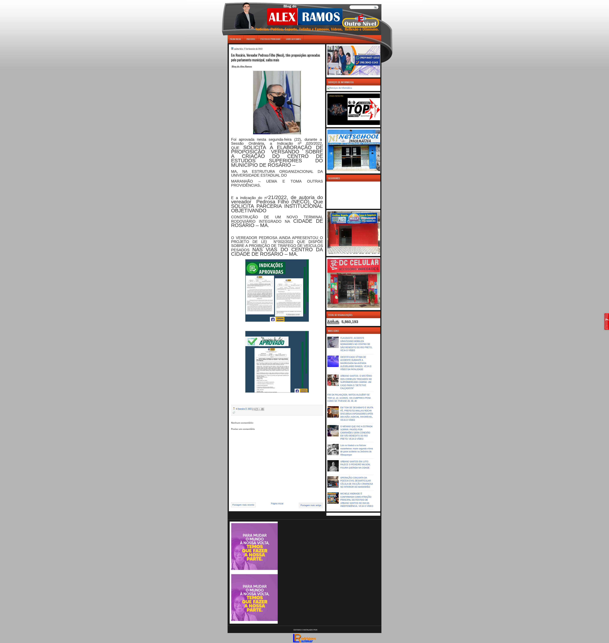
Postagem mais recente (243, 505)
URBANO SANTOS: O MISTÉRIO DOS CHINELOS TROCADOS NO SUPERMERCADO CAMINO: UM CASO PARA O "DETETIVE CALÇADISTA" (356, 382)
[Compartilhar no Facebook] (262, 409)
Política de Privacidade (270, 39)
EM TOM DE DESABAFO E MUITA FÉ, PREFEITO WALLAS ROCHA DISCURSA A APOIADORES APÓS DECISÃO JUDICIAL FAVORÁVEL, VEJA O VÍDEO (356, 413)
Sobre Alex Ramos (293, 39)
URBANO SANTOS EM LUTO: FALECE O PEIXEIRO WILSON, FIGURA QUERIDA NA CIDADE (355, 464)
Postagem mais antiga (311, 505)
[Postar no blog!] (256, 409)
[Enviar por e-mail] (253, 409)
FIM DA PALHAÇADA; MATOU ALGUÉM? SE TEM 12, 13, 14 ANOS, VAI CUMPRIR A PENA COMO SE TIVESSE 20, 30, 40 (349, 398)
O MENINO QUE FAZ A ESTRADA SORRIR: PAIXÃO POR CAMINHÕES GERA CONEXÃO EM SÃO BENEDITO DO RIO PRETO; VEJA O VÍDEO (356, 432)
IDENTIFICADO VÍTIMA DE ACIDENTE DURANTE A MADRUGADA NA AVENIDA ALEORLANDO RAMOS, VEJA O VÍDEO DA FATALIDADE (355, 363)
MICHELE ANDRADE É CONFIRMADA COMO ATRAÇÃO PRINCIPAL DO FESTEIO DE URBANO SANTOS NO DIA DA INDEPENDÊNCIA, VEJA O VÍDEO (356, 500)
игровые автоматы (242, 1)
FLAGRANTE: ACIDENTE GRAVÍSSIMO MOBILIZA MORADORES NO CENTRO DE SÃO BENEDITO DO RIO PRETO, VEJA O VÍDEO (356, 344)
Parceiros (250, 39)
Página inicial (235, 39)
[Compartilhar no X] (259, 409)
